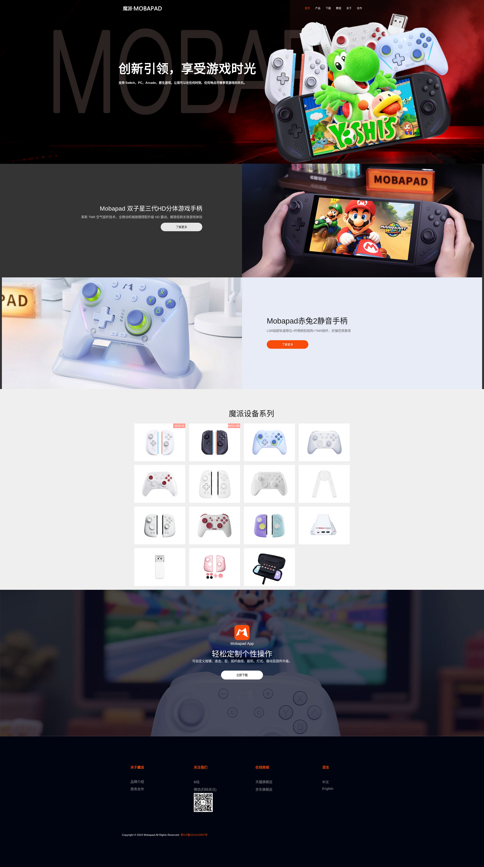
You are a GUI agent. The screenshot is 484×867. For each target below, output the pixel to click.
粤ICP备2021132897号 (194, 834)
